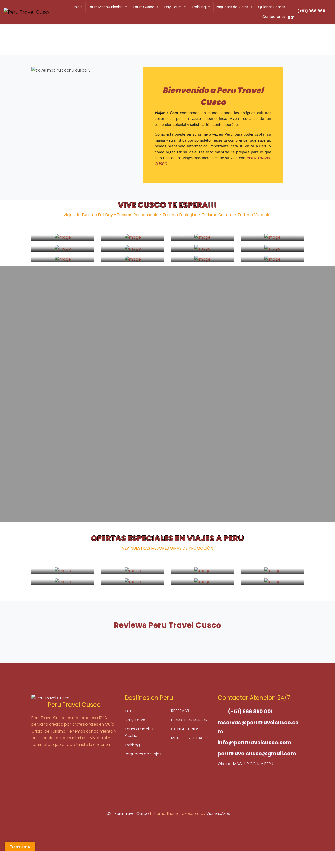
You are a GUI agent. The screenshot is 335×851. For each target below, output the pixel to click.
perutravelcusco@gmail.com (257, 753)
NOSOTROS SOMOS (189, 720)
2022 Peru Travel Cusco (127, 813)
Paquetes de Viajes (232, 6)
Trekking (199, 6)
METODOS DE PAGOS (190, 738)
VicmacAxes (218, 813)
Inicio (78, 6)
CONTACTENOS (185, 729)
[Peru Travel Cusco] (26, 11)
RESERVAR (180, 711)
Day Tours (172, 6)
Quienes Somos (271, 6)
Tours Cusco (143, 6)
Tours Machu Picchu (105, 6)
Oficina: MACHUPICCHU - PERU (245, 764)
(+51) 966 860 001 (306, 14)
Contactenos (273, 16)
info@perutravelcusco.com (254, 742)
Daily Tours (135, 720)
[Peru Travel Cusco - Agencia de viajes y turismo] (74, 697)
